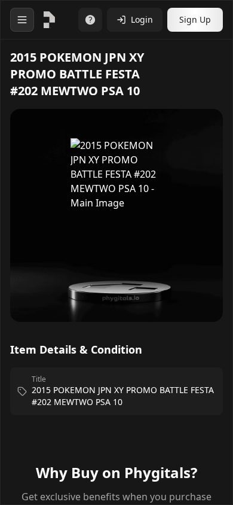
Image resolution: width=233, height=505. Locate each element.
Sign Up (195, 19)
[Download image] (201, 135)
